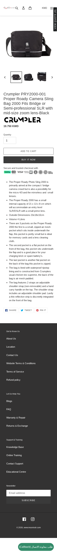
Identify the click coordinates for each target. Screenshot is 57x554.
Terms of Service (15, 371)
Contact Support (14, 463)
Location (10, 346)
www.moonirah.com (32, 527)
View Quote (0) (55, 19)
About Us (11, 338)
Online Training (14, 455)
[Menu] (51, 8)
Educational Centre (16, 471)
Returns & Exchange (17, 425)
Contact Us (12, 355)
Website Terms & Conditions (21, 363)
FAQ (8, 409)
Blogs (9, 401)
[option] (16, 77)
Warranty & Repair (15, 417)
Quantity (7, 135)
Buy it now (28, 160)
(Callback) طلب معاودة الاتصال (36, 546)
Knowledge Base (15, 447)
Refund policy (13, 379)
